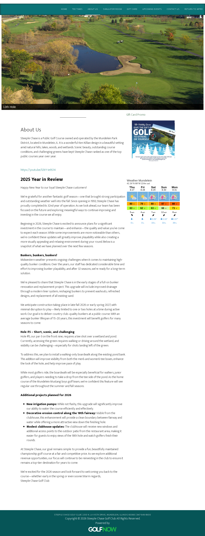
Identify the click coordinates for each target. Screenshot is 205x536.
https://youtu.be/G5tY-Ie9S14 (38, 169)
